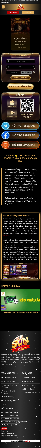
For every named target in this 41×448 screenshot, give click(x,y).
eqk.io (27, 441)
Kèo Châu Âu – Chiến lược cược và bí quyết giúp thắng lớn (20, 312)
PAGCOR (6, 236)
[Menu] (3, 6)
